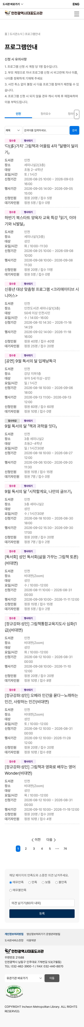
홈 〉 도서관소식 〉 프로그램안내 (22, 34)
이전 (37, 840)
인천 (18, 114)
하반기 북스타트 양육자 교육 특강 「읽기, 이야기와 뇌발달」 (40, 220)
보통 (48, 882)
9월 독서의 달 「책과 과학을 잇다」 (31, 426)
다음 (49, 840)
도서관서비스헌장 (14, 940)
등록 (42, 913)
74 (65, 848)
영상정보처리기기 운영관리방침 (43, 934)
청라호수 (46, 114)
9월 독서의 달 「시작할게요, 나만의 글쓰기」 (38, 491)
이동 (52, 978)
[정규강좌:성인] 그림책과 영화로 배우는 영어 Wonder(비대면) (40, 770)
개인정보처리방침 (14, 934)
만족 (34, 882)
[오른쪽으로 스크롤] (76, 114)
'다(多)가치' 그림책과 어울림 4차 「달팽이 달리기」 (41, 149)
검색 (74, 130)
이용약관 (31, 940)
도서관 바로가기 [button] (11, 4)
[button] (76, 14)
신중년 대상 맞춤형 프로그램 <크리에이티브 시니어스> (42, 292)
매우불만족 (19, 890)
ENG (76, 4)
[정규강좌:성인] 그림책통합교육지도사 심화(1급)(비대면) (41, 626)
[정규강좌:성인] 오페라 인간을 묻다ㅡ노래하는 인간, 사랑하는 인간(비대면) (41, 698)
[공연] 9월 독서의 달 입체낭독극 (30, 360)
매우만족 (18, 882)
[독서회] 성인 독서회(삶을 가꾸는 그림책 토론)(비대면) (41, 560)
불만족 (63, 882)
